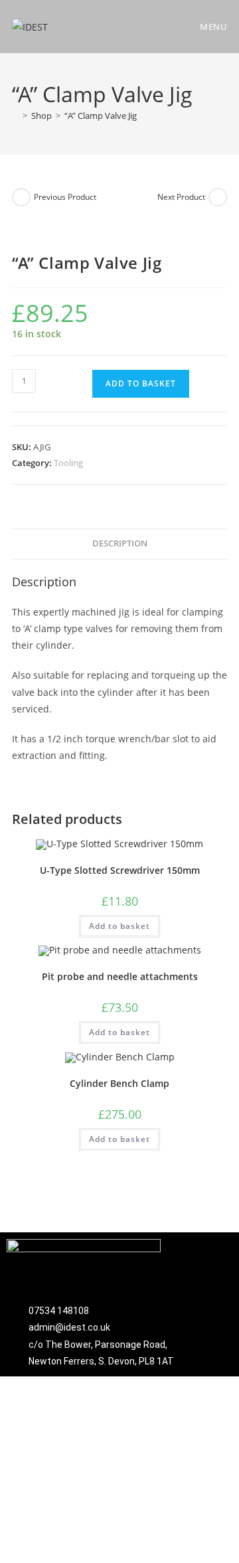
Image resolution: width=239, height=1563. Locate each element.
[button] (203, 1264)
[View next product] (217, 197)
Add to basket (141, 383)
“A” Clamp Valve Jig (100, 116)
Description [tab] (119, 543)
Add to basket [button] (119, 926)
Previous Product (65, 197)
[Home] (15, 116)
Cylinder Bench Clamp (119, 1083)
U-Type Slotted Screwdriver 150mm (120, 870)
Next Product (181, 197)
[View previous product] (21, 197)
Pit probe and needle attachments (120, 976)
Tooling (68, 463)
